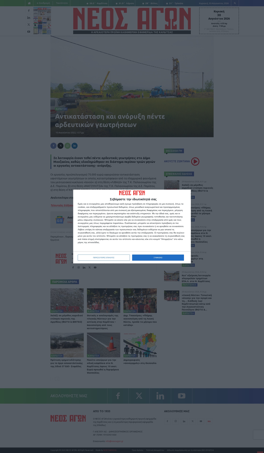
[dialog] (132, 227)
